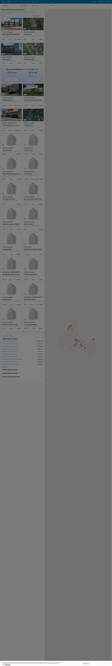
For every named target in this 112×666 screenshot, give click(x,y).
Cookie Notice (7, 664)
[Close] (110, 663)
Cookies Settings (86, 663)
